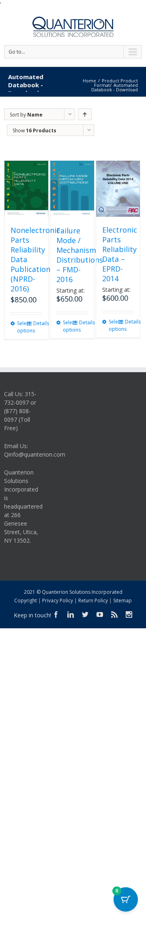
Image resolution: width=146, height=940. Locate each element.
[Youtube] (100, 614)
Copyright (25, 600)
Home (89, 81)
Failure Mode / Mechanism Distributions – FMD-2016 (79, 255)
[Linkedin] (70, 614)
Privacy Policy (57, 600)
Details (37, 323)
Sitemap (122, 600)
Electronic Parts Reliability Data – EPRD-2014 (119, 254)
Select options (21, 327)
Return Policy (93, 600)
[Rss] (114, 614)
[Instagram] (129, 614)
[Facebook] (56, 614)
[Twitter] (85, 614)
